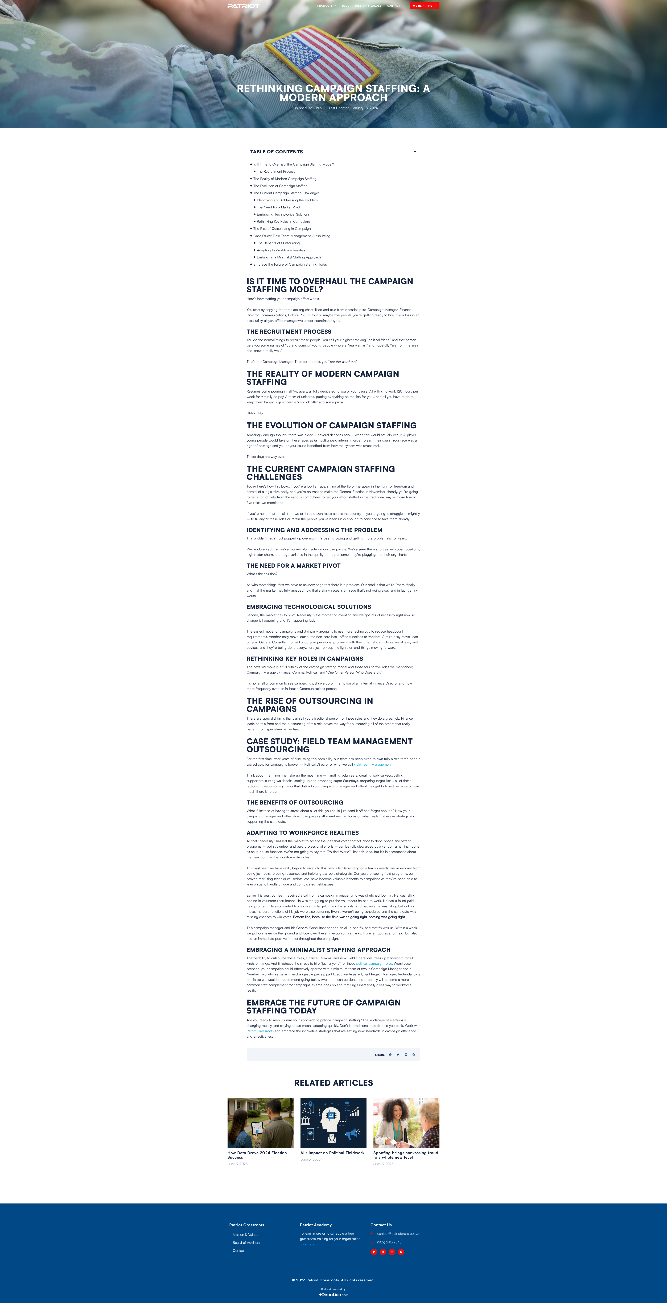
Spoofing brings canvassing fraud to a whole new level (405, 1155)
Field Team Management (373, 764)
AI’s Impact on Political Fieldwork (332, 1152)
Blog (345, 5)
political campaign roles (374, 963)
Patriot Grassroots (260, 1031)
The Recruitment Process (276, 171)
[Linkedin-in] (383, 1252)
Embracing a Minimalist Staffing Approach (289, 257)
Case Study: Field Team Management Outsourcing (291, 236)
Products (325, 5)
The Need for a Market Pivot (278, 207)
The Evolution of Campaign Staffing (280, 186)
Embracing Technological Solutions (283, 214)
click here (307, 1244)
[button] (415, 151)
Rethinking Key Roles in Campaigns (284, 221)
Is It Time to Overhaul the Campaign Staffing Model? (293, 164)
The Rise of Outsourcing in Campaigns (282, 228)
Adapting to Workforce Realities (281, 250)
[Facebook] (401, 1252)
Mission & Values (368, 5)
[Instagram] (392, 1252)
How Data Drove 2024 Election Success (257, 1155)
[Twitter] (373, 1252)
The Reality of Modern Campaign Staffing (284, 178)
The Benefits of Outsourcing (278, 243)
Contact (393, 5)
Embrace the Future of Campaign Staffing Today (290, 264)
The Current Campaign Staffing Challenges (286, 193)
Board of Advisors (246, 1242)
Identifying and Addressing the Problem (287, 200)
